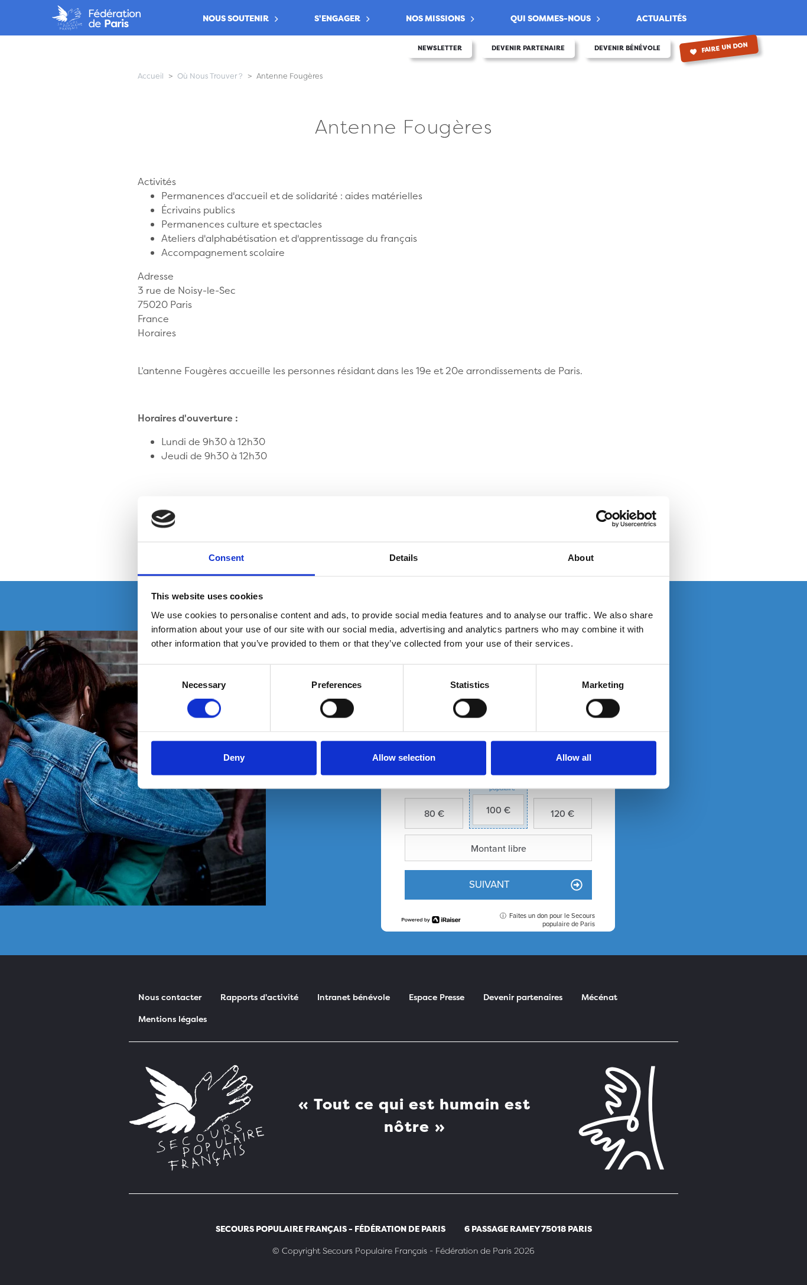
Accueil (151, 76)
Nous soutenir (236, 18)
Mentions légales (172, 1018)
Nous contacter (169, 996)
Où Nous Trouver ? (210, 76)
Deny (234, 757)
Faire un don (724, 47)
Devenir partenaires (522, 996)
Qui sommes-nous (550, 18)
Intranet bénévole (353, 996)
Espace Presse (436, 996)
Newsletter (440, 48)
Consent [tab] (226, 558)
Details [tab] (403, 558)
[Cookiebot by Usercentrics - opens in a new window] (604, 519)
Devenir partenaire (528, 48)
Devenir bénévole (627, 48)
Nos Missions (435, 18)
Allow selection (403, 757)
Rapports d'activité (259, 996)
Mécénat (599, 996)
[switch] (337, 708)
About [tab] (581, 558)
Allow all (573, 757)
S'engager (337, 18)
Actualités (661, 18)
